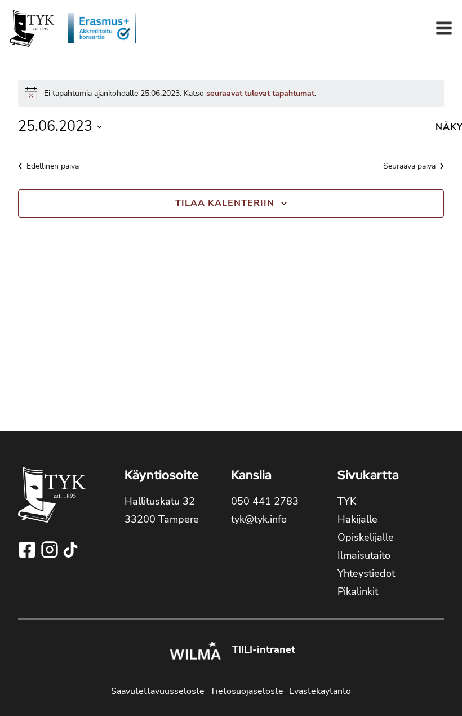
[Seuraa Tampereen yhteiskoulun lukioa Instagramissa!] (51, 550)
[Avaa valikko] (444, 28)
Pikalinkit (357, 591)
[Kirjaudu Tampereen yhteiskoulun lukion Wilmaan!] (195, 652)
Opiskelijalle (365, 537)
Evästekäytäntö (320, 691)
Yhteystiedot (366, 573)
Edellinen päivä (52, 166)
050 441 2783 (265, 501)
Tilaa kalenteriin (224, 203)
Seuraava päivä (409, 166)
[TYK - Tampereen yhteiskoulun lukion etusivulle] (52, 504)
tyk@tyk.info (259, 519)
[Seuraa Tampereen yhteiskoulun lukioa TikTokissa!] (70, 550)
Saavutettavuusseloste (158, 691)
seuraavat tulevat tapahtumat (260, 93)
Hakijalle (357, 519)
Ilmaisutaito (363, 555)
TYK (346, 501)
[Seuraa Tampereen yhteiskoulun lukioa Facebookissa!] (28, 550)
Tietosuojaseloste (246, 691)
